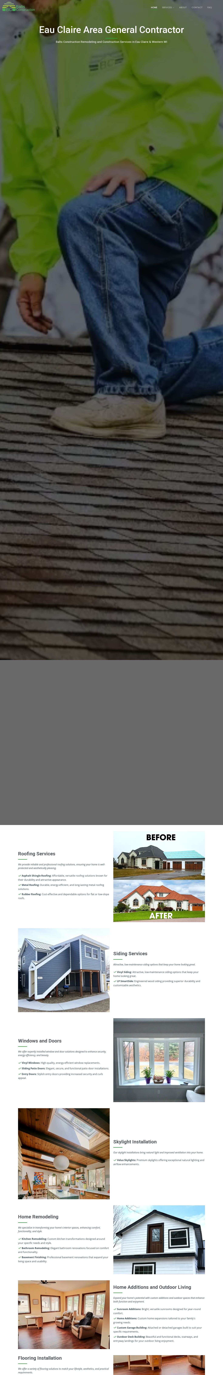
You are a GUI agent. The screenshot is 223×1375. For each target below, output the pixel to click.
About (183, 7)
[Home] (19, 6)
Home (154, 7)
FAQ (209, 7)
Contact (197, 7)
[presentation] (168, 7)
